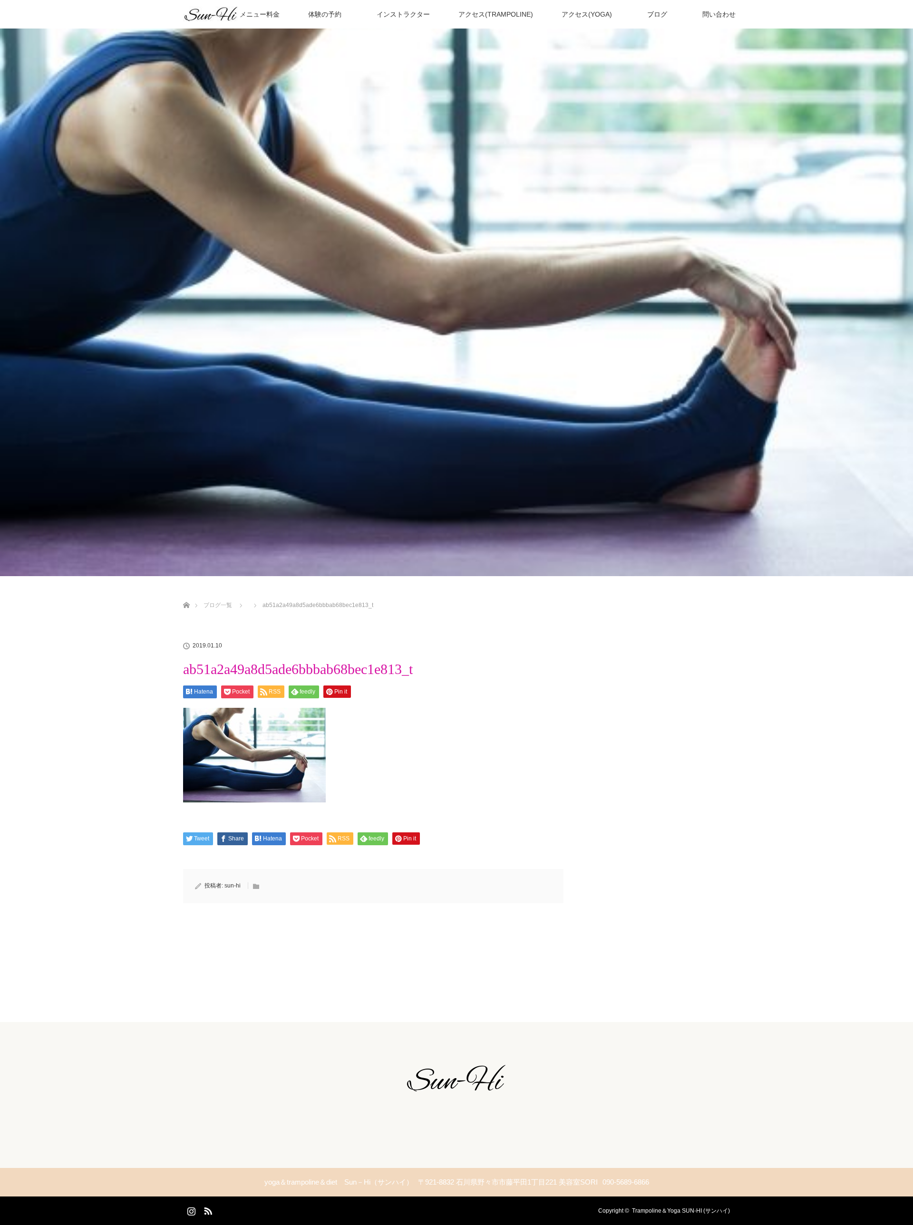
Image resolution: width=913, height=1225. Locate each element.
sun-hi (232, 885)
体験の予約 (324, 14)
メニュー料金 (256, 14)
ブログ (654, 14)
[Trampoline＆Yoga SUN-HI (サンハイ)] (456, 1093)
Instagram (190, 1209)
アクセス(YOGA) (587, 14)
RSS (207, 1209)
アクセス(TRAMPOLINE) (495, 14)
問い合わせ (716, 14)
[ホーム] (186, 594)
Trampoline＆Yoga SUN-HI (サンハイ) (681, 1210)
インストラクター (400, 14)
